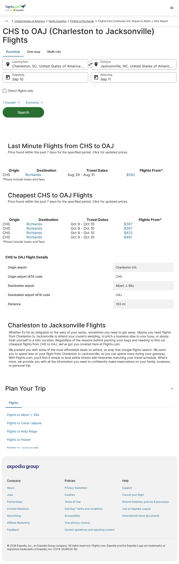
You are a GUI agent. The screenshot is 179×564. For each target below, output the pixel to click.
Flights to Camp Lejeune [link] (24, 423)
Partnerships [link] (14, 501)
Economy (32, 102)
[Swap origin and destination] (90, 64)
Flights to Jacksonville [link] (22, 448)
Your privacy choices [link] (77, 522)
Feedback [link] (13, 529)
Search (23, 112)
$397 (128, 228)
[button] (89, 388)
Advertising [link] (14, 515)
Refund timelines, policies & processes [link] (145, 501)
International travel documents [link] (140, 515)
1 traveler (9, 102)
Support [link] (127, 487)
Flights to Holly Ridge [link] (22, 431)
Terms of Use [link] (73, 501)
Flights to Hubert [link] (19, 439)
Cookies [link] (70, 494)
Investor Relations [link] (18, 508)
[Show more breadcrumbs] (6, 21)
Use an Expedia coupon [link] (136, 508)
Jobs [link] (10, 494)
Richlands (33, 175)
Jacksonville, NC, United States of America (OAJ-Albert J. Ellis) (138, 66)
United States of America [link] (29, 21)
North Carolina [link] (57, 21)
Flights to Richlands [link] (82, 21)
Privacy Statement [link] (76, 487)
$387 (128, 224)
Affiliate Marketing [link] (18, 522)
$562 (130, 175)
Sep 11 (105, 79)
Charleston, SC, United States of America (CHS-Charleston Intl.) (50, 66)
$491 (128, 237)
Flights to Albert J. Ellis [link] (23, 415)
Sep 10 (17, 79)
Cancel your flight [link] (133, 494)
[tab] (13, 51)
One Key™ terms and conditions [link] (84, 508)
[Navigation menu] (171, 8)
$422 (128, 233)
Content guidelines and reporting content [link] (89, 529)
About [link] (10, 487)
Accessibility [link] (72, 515)
